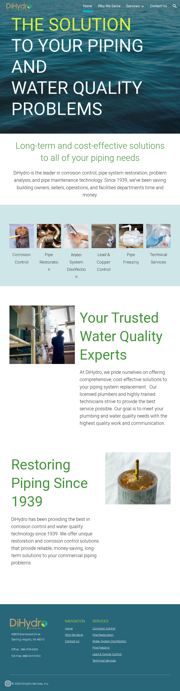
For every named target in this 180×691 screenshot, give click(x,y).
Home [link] (87, 6)
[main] (90, 66)
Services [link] (133, 6)
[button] (174, 6)
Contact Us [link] (158, 6)
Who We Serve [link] (109, 6)
